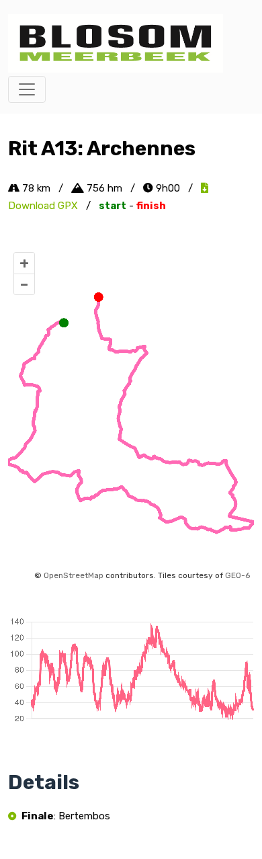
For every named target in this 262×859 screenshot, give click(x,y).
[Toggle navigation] (27, 89)
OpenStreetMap (73, 575)
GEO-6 (237, 575)
